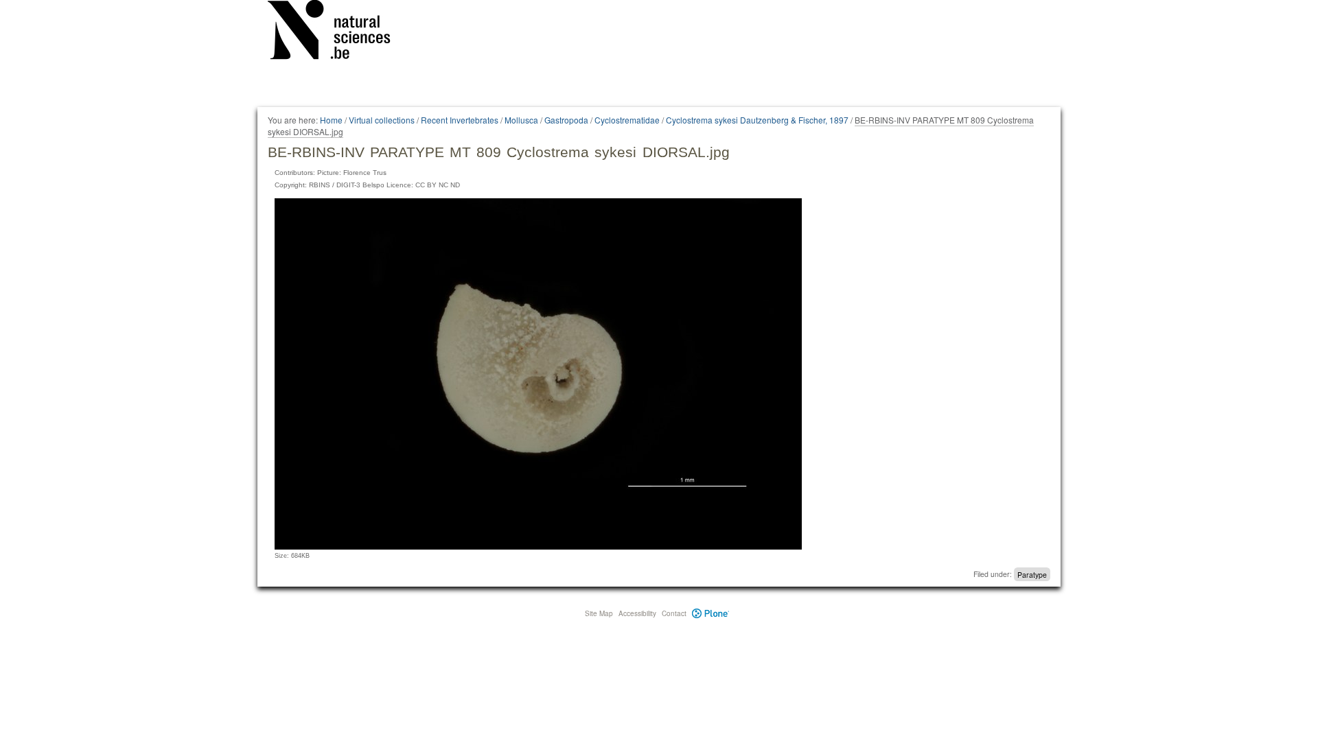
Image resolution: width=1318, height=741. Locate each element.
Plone (711, 613)
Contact (674, 613)
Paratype (1032, 574)
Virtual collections (382, 120)
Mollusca (521, 120)
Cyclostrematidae (627, 120)
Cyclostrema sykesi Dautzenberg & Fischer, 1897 (757, 120)
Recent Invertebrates (459, 120)
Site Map (599, 613)
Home (331, 120)
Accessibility (637, 613)
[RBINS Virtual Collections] (338, 32)
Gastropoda (566, 120)
